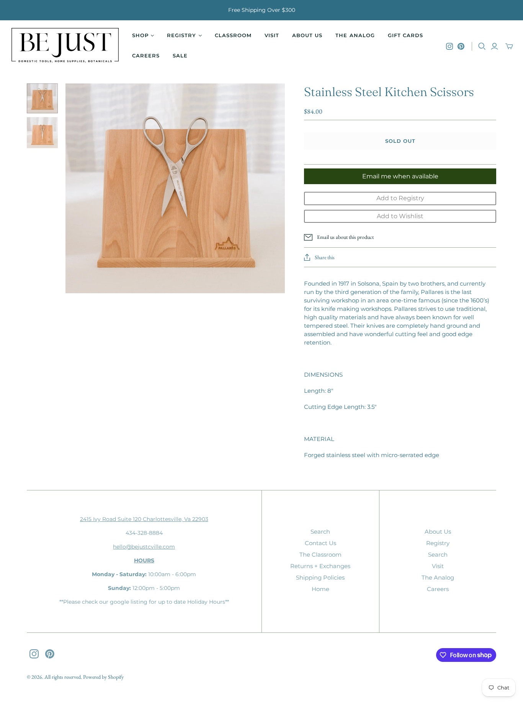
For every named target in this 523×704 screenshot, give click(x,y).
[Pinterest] (461, 46)
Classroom (233, 35)
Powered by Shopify (103, 676)
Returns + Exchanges (320, 566)
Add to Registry (400, 198)
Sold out (400, 141)
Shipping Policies (320, 577)
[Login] (494, 46)
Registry (437, 543)
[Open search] (482, 46)
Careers (146, 55)
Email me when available (400, 176)
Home (320, 589)
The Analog (354, 35)
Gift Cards (405, 35)
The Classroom (320, 554)
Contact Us (320, 543)
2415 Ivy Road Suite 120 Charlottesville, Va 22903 (144, 519)
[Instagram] (449, 46)
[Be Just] (65, 46)
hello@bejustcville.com (144, 546)
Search (320, 531)
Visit (272, 35)
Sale (180, 55)
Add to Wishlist (400, 216)
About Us (307, 35)
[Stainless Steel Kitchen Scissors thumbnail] (42, 98)
